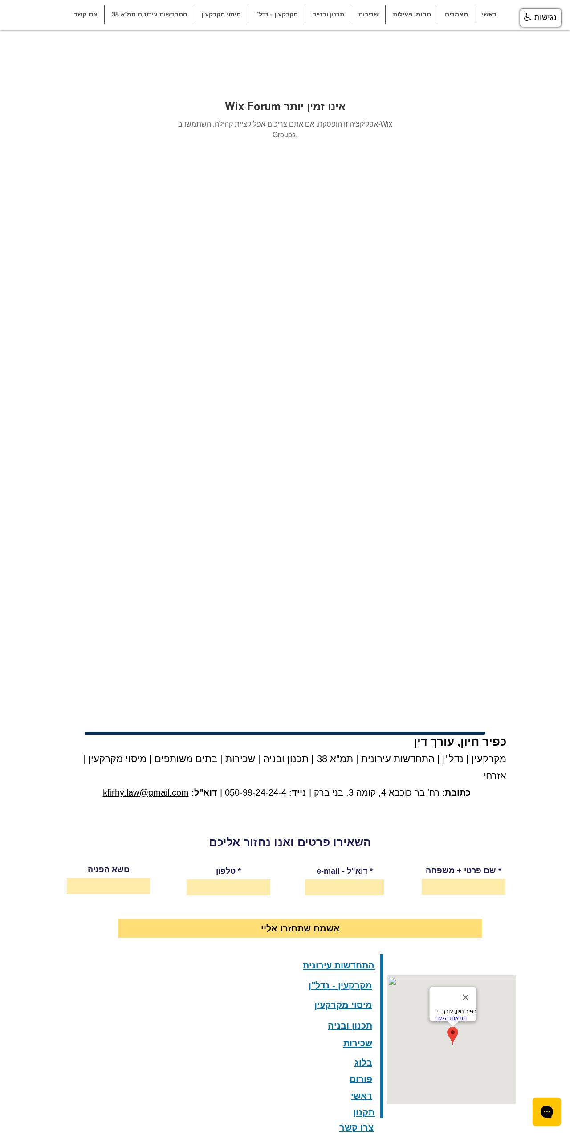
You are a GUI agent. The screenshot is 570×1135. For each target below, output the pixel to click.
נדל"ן (452, 758)
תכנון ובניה (286, 758)
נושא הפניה (109, 870)
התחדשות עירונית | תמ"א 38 (374, 758)
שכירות (240, 758)
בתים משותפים (186, 758)
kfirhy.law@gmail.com (146, 792)
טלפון (226, 871)
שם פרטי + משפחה (461, 870)
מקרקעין (489, 758)
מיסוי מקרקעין (116, 758)
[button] (456, 14)
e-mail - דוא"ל (342, 871)
